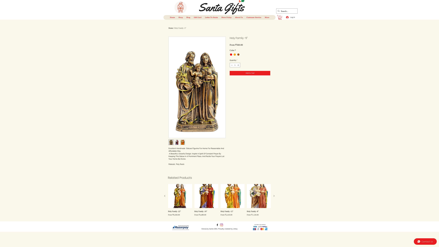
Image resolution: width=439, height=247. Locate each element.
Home (171, 28)
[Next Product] (274, 196)
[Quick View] (180, 196)
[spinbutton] (235, 65)
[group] (219, 202)
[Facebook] (217, 224)
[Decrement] (231, 65)
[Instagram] (221, 224)
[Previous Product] (164, 196)
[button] (280, 17)
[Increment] (238, 65)
